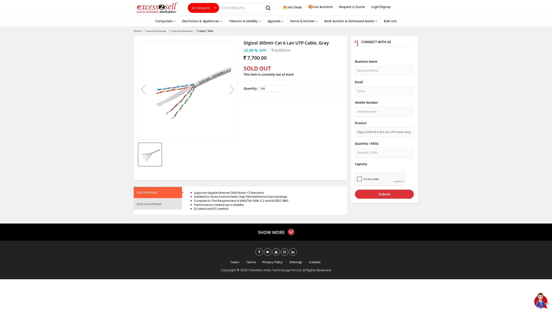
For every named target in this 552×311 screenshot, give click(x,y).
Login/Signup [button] (381, 7)
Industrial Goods (156, 31)
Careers (315, 262)
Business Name (366, 61)
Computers (163, 21)
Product (361, 123)
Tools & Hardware (182, 31)
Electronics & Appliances (200, 21)
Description (147, 192)
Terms (251, 262)
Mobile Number (366, 102)
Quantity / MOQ (366, 143)
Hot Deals (294, 7)
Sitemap (295, 262)
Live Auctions (323, 7)
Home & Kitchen (302, 21)
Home (138, 31)
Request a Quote (352, 7)
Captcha (361, 164)
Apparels (274, 21)
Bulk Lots (390, 21)
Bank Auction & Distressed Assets (349, 21)
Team (234, 262)
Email (359, 82)
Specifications (149, 204)
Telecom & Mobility (243, 21)
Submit (384, 194)
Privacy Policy (272, 262)
